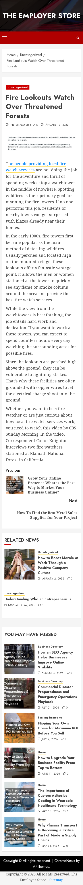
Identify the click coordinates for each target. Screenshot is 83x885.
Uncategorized (18, 87)
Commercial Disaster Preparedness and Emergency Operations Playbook (57, 694)
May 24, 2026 (51, 811)
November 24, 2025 (21, 605)
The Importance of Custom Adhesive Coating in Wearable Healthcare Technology (57, 798)
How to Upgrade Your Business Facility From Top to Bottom (56, 762)
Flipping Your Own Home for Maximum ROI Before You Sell (58, 728)
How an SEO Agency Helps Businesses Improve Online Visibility (55, 660)
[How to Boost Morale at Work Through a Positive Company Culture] (19, 564)
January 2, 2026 (53, 579)
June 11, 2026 (51, 774)
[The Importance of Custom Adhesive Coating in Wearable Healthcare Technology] (19, 797)
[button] (4, 38)
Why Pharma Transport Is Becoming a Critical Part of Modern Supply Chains (57, 833)
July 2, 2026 (50, 739)
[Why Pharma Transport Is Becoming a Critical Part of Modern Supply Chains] (19, 832)
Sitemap (56, 879)
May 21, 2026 (51, 846)
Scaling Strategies (50, 718)
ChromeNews (64, 860)
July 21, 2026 (50, 708)
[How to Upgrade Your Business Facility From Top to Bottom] (19, 763)
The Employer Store (41, 16)
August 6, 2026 (53, 673)
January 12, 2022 (57, 125)
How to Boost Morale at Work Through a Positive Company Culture (58, 565)
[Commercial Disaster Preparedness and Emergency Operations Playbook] (19, 693)
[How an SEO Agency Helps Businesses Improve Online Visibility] (19, 659)
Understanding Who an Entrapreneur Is (37, 599)
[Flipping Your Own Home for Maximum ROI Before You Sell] (19, 728)
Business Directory (50, 647)
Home (42, 752)
